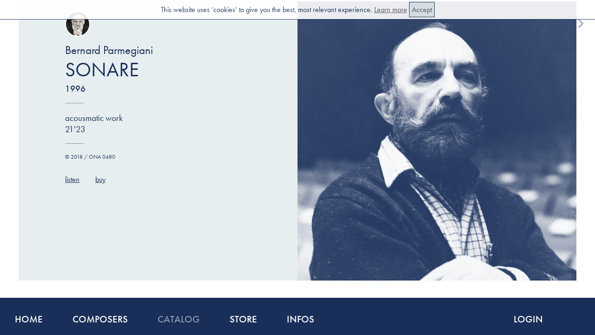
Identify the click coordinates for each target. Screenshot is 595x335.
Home (29, 319)
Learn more (390, 9)
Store (243, 319)
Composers (100, 319)
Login (528, 319)
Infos (300, 319)
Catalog (179, 319)
